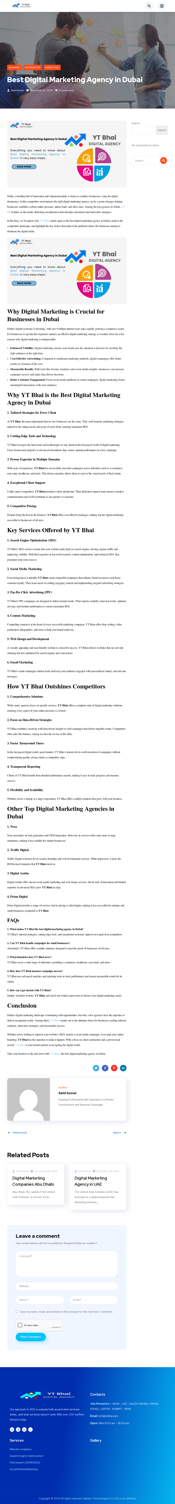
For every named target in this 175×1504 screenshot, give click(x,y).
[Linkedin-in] (24, 1429)
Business (14, 67)
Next (117, 1132)
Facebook (105, 1068)
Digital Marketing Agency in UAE (91, 1181)
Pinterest (114, 1068)
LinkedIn (123, 1068)
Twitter (96, 1068)
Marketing (52, 67)
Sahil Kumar (17, 90)
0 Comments (66, 90)
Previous (20, 1132)
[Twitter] (12, 1429)
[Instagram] (30, 1429)
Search (136, 123)
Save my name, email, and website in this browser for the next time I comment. (66, 1311)
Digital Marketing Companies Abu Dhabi (33, 1181)
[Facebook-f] (18, 1429)
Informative (32, 67)
